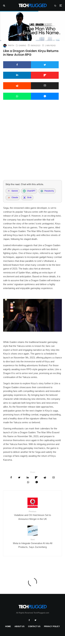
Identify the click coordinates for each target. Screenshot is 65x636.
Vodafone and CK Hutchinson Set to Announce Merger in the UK (32, 515)
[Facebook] (29, 620)
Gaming (22, 45)
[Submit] (17, 85)
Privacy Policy (52, 626)
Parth (11, 45)
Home (8, 626)
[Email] (45, 85)
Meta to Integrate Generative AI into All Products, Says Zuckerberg (32, 543)
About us (19, 626)
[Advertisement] (32, 144)
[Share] (17, 64)
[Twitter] (35, 620)
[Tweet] (45, 64)
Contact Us (34, 626)
